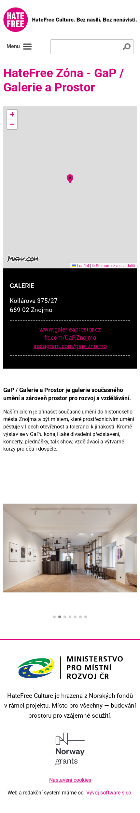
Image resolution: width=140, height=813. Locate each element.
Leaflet (82, 265)
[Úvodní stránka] (70, 19)
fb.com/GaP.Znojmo (70, 337)
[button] (70, 178)
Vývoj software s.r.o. (109, 793)
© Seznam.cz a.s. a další (113, 265)
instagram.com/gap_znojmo (70, 346)
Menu (13, 46)
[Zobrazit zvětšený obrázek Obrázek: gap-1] (70, 549)
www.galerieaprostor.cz (70, 329)
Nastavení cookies (70, 780)
